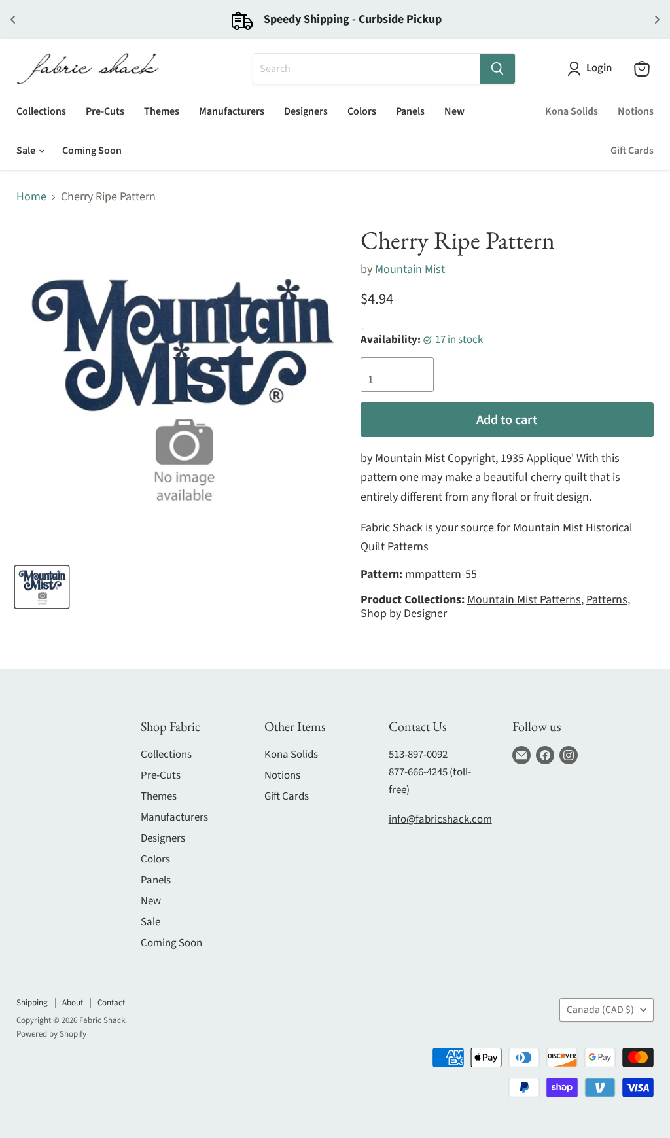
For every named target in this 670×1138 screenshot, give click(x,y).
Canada (600, 1010)
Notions (636, 111)
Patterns (606, 600)
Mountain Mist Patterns (524, 600)
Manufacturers (231, 111)
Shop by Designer (404, 613)
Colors (361, 111)
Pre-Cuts (105, 111)
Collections (41, 111)
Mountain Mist (410, 269)
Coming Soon (92, 150)
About (72, 1002)
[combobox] (366, 69)
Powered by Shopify (51, 1034)
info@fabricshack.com (440, 819)
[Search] (497, 69)
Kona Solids (571, 111)
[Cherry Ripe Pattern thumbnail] (42, 587)
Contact (111, 1002)
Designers (306, 111)
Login (599, 68)
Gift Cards (632, 150)
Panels (410, 111)
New (454, 111)
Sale (26, 150)
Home (31, 197)
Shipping (32, 1002)
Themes (161, 111)
